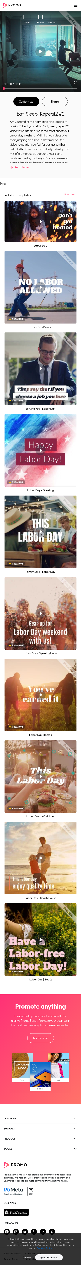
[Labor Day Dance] (40, 287)
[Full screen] (76, 82)
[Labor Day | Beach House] (40, 858)
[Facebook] (13, 1191)
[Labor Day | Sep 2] (40, 939)
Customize (26, 101)
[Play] (40, 51)
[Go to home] (13, 5)
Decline (27, 1257)
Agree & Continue (49, 1257)
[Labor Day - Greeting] (40, 450)
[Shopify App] (40, 1212)
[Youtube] (25, 1232)
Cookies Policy (44, 1248)
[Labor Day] (40, 221)
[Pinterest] (52, 1232)
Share (54, 101)
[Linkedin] (43, 1232)
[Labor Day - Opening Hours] (40, 613)
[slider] (4, 88)
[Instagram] (30, 1191)
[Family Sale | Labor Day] (40, 532)
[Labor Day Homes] (40, 695)
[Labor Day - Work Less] (40, 776)
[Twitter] (34, 1232)
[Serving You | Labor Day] (40, 368)
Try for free (40, 1038)
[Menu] (75, 5)
